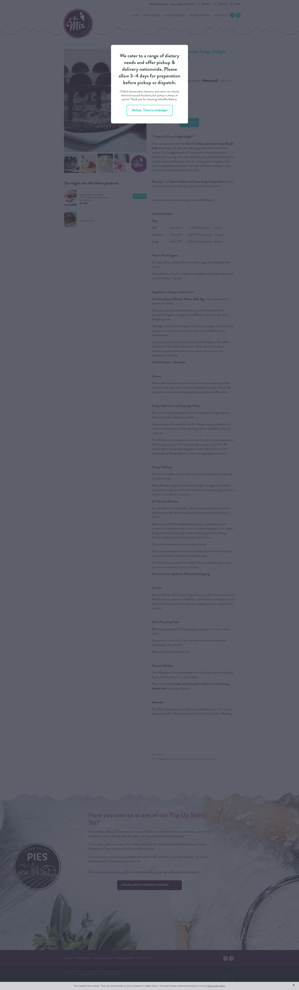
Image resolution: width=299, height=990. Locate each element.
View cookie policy (216, 986)
